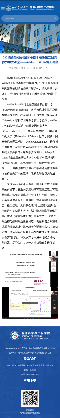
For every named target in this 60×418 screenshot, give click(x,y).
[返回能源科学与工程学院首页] (30, 8)
